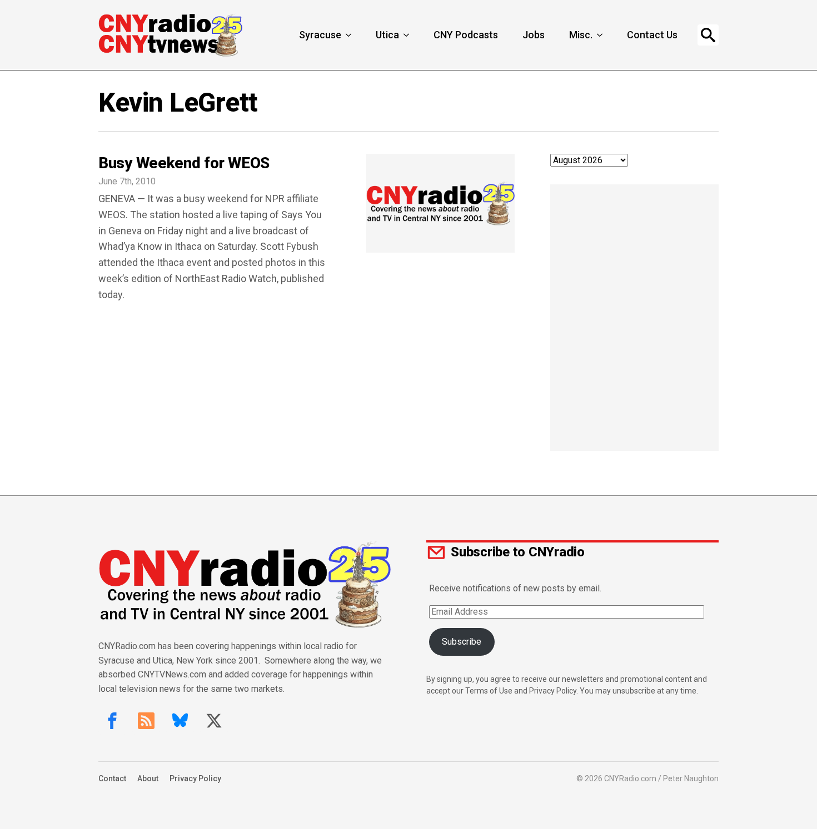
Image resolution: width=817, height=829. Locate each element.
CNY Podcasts (466, 35)
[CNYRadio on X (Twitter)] (214, 721)
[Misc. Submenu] (600, 35)
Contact (112, 778)
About (147, 778)
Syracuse (320, 35)
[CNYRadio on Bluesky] (180, 721)
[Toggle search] (708, 35)
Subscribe (461, 641)
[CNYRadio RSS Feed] (146, 721)
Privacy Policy (195, 778)
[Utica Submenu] (407, 35)
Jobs (533, 35)
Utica (387, 35)
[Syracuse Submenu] (349, 35)
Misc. (580, 35)
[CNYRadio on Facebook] (112, 721)
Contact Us (652, 35)
